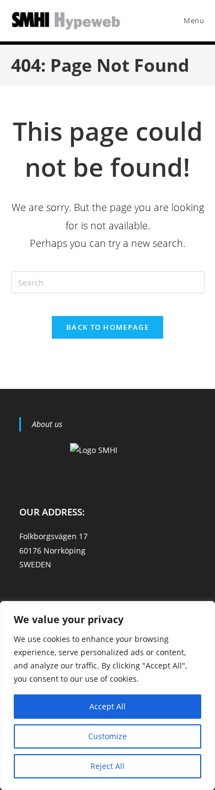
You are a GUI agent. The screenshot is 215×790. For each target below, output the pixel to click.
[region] (107, 695)
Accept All (107, 706)
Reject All (107, 766)
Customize (107, 736)
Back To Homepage (107, 327)
